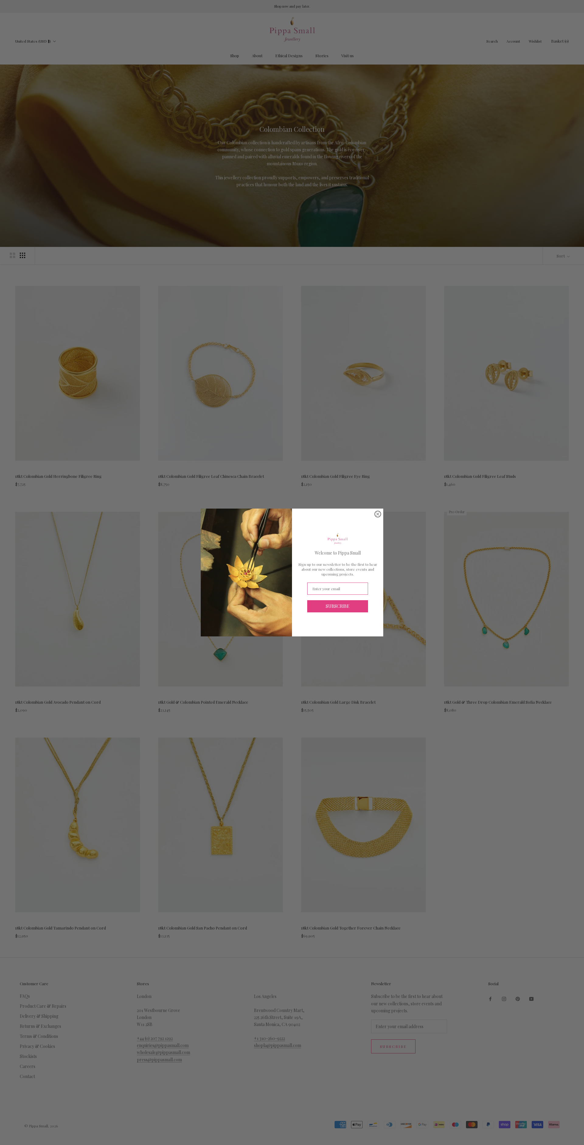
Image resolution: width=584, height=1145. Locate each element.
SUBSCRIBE (337, 606)
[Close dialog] (378, 514)
